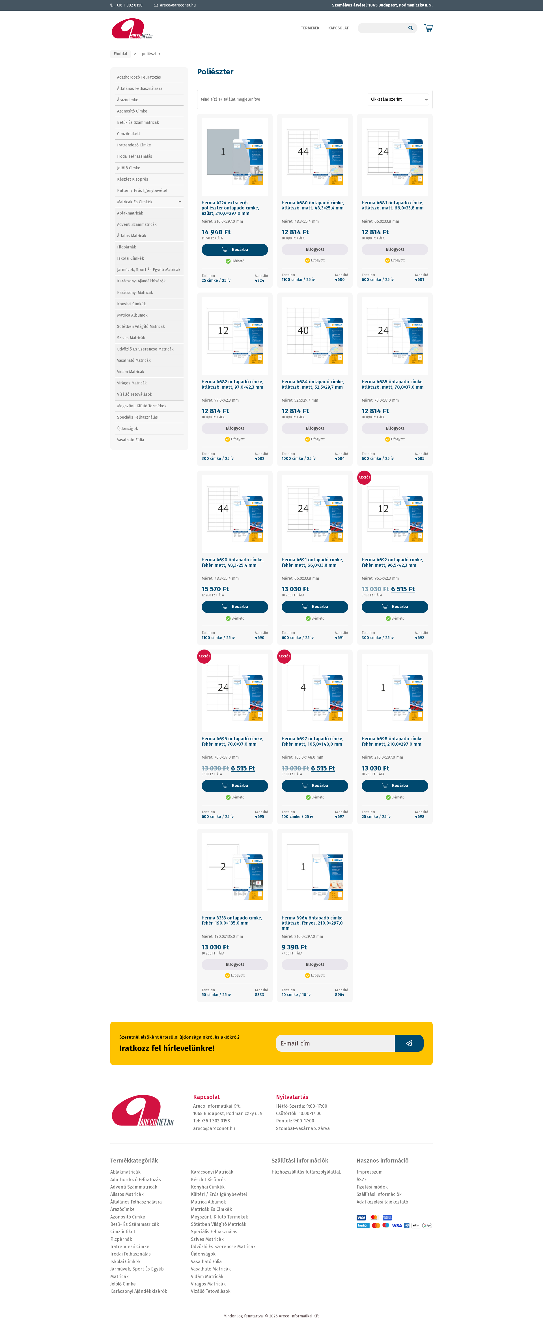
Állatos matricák (131, 235)
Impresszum (370, 1172)
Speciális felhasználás (137, 417)
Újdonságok (127, 428)
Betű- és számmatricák (138, 122)
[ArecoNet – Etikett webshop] (132, 28)
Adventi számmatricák (137, 224)
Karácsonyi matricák (135, 292)
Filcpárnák (126, 247)
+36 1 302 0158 (130, 5)
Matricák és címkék (134, 202)
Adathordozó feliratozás (139, 77)
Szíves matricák (131, 338)
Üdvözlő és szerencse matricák (145, 349)
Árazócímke (127, 100)
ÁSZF (362, 1179)
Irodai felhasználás (134, 156)
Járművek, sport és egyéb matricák (148, 269)
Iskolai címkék (130, 258)
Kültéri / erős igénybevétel (142, 190)
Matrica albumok (132, 315)
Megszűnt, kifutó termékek (142, 406)
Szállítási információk (379, 1194)
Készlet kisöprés (132, 179)
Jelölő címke (128, 168)
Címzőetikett (128, 133)
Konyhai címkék (131, 304)
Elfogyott (315, 249)
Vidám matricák (130, 371)
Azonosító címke (132, 111)
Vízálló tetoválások (134, 394)
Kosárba (240, 249)
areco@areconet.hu (178, 5)
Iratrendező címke (134, 145)
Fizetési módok (372, 1187)
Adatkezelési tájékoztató (382, 1202)
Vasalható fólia (130, 440)
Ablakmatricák (130, 213)
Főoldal (120, 53)
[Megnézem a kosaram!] (428, 28)
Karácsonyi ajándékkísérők (141, 281)
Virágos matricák (132, 383)
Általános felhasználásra (139, 88)
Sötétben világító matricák (141, 326)
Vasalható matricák (134, 360)
